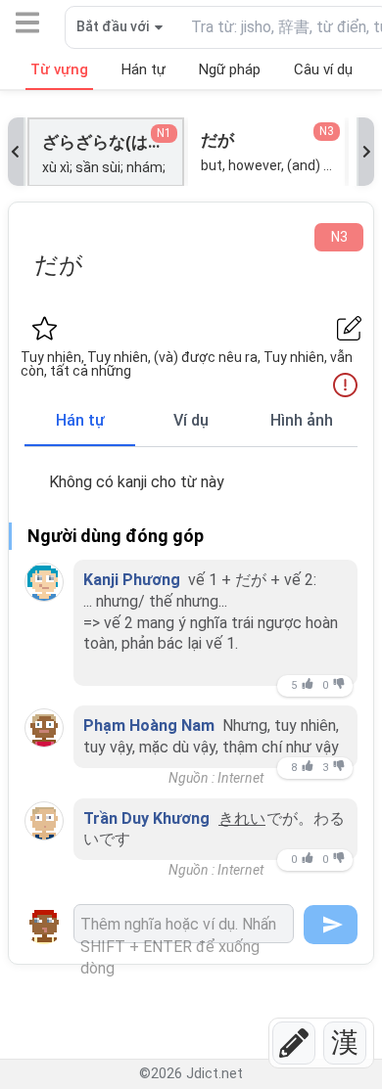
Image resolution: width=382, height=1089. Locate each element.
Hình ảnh (301, 420)
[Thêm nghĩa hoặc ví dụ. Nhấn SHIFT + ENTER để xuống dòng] (183, 923)
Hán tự (80, 420)
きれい (241, 818)
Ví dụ (191, 420)
